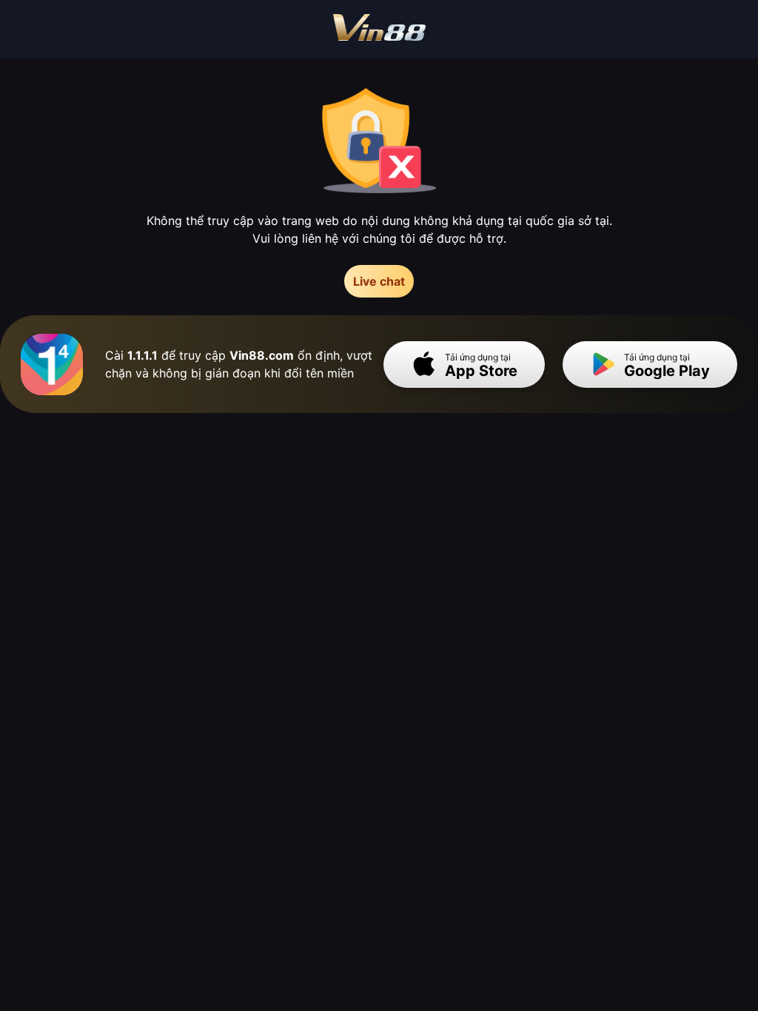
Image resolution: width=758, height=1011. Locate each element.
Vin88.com (261, 355)
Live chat (379, 281)
